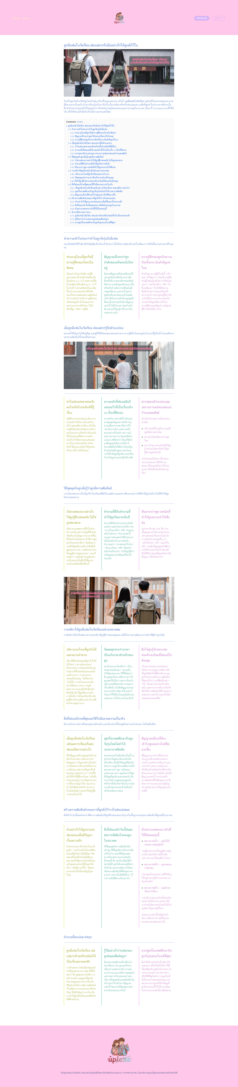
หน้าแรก (16, 18)
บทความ (26, 18)
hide (80, 122)
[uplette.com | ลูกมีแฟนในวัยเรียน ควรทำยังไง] (119, 17)
